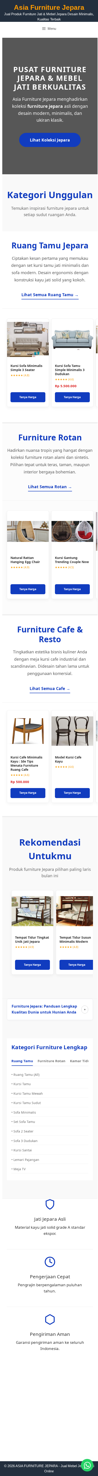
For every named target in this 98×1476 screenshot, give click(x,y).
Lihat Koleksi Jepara (50, 140)
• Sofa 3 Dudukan (24, 1141)
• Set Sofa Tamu (23, 1122)
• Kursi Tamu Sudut (26, 1103)
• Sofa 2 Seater (22, 1131)
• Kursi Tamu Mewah (27, 1093)
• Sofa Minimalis (23, 1112)
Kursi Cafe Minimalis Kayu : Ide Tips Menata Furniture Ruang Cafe (26, 763)
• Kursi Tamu (21, 1084)
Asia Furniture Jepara (49, 7)
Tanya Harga (27, 397)
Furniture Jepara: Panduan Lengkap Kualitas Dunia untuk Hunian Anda (44, 1009)
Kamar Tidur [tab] (81, 1061)
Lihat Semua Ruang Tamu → (50, 294)
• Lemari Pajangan (25, 1160)
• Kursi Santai (21, 1150)
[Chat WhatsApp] (87, 1465)
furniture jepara (45, 106)
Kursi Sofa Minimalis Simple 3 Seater (26, 368)
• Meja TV (18, 1169)
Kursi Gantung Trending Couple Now (72, 560)
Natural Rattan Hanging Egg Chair (25, 560)
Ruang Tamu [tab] (22, 1061)
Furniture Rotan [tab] (51, 1061)
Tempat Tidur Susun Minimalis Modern (75, 939)
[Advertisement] (49, 1410)
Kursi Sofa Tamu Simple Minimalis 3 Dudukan (70, 370)
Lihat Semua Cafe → (50, 688)
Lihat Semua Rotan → (50, 486)
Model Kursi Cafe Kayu (68, 759)
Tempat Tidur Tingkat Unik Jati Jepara (32, 939)
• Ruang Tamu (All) (25, 1074)
